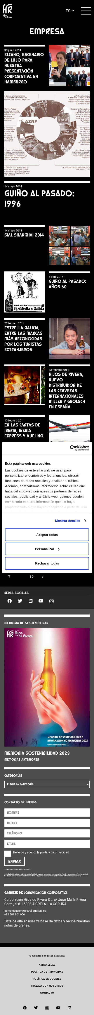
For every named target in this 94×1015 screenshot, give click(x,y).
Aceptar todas (47, 534)
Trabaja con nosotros (47, 985)
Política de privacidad (47, 971)
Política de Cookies (47, 978)
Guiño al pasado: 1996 (39, 198)
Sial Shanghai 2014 (24, 235)
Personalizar (44, 549)
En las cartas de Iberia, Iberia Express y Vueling (23, 430)
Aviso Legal (47, 964)
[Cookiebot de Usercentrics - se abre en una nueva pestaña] (70, 448)
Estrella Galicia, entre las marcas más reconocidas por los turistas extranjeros (23, 338)
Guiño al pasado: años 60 (67, 284)
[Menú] (86, 10)
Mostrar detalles (67, 521)
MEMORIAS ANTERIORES (21, 759)
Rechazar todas (47, 563)
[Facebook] (9, 601)
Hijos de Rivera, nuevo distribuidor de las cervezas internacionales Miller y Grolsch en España (67, 390)
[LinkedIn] (30, 601)
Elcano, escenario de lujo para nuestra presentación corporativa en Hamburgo (24, 68)
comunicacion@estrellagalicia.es (25, 910)
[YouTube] (41, 601)
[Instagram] (51, 601)
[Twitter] (20, 601)
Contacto (47, 992)
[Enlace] (7, 11)
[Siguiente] (43, 577)
